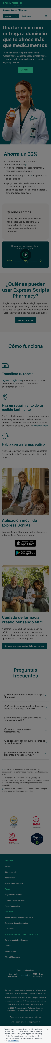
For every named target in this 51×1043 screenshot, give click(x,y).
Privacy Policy (13, 1040)
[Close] (47, 1029)
